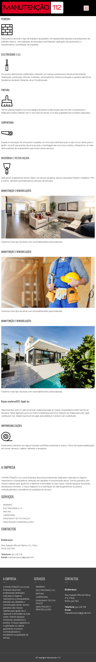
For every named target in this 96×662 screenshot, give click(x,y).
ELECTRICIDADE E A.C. (11, 54)
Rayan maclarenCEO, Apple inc (15, 401)
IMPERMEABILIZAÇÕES (11, 426)
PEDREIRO (5, 19)
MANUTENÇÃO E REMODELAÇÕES (16, 191)
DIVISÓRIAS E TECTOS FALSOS (15, 158)
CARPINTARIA (7, 122)
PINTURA (5, 90)
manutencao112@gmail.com (21, 557)
